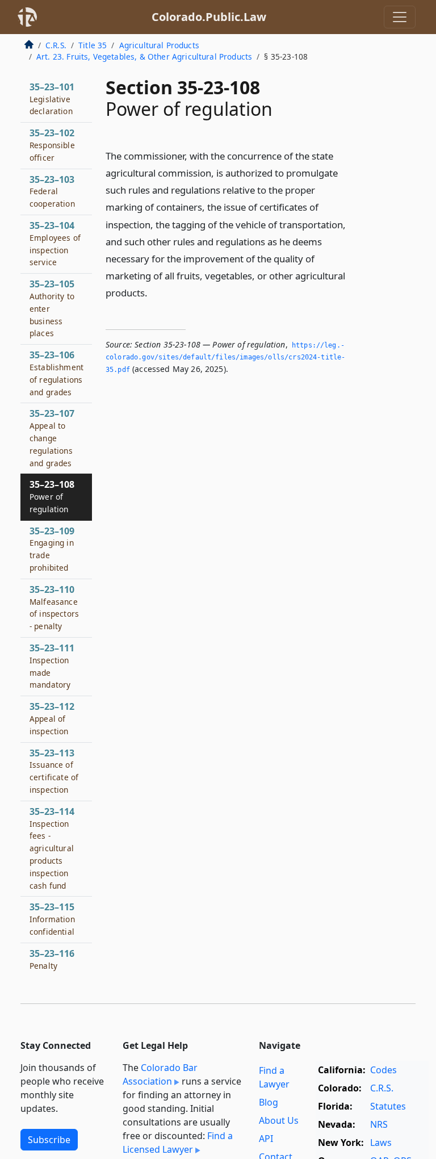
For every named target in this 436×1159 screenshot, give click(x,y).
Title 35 (92, 45)
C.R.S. (55, 45)
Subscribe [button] (49, 1139)
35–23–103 (52, 191)
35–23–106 (56, 373)
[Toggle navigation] (400, 17)
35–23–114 (52, 848)
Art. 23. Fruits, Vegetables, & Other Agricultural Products (144, 56)
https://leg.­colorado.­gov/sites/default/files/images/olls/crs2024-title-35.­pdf (225, 357)
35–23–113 (54, 771)
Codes (383, 1070)
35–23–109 (52, 549)
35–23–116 (52, 959)
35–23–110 (54, 607)
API (266, 1138)
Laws (381, 1142)
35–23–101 (52, 99)
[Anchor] (153, 292)
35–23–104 (55, 243)
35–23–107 (52, 437)
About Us (279, 1120)
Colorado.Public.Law (209, 16)
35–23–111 (52, 666)
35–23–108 (52, 496)
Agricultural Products (159, 45)
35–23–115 (52, 919)
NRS (379, 1124)
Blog (268, 1102)
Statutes (388, 1106)
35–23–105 (52, 308)
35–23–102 (52, 145)
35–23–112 (52, 718)
